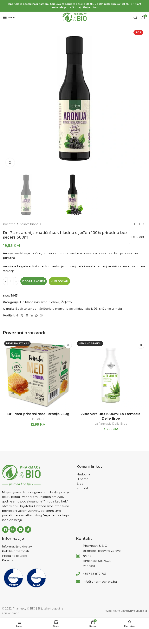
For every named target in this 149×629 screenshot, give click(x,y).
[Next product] (143, 224)
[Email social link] (26, 315)
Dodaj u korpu (33, 281)
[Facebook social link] (17, 315)
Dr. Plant (137, 237)
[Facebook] (5, 529)
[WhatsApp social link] (36, 315)
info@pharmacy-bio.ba (100, 581)
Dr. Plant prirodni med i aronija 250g (38, 414)
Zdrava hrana (28, 224)
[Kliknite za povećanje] (10, 162)
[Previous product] (134, 224)
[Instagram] (13, 529)
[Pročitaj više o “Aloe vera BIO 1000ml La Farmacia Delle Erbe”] (140, 345)
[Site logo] (74, 17)
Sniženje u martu (51, 308)
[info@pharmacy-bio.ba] (78, 582)
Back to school (26, 308)
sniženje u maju (110, 308)
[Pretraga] (135, 17)
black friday (74, 308)
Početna (9, 224)
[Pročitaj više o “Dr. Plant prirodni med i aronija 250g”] (68, 345)
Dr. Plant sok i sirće (33, 302)
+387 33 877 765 (95, 573)
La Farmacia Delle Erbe (110, 423)
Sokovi (54, 302)
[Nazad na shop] (139, 224)
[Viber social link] (41, 315)
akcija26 (91, 308)
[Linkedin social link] (31, 315)
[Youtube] (20, 529)
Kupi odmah (59, 281)
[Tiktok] (28, 529)
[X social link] (21, 315)
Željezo (66, 302)
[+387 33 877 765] (78, 574)
